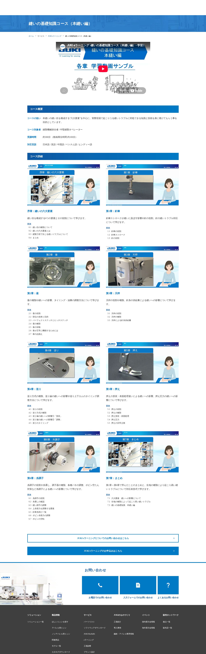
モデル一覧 (56, 646)
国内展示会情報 (148, 622)
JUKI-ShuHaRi (89, 634)
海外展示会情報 (148, 628)
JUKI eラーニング (54, 36)
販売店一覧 (167, 628)
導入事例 (117, 628)
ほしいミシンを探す (60, 622)
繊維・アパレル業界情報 (124, 634)
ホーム (31, 36)
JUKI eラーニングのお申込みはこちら (103, 551)
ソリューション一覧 (35, 622)
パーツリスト (89, 622)
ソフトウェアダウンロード (95, 628)
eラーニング (89, 640)
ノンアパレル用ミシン (61, 634)
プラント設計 (89, 652)
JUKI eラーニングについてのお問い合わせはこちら (103, 538)
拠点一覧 (166, 622)
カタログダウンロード (61, 652)
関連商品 (55, 640)
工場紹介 (117, 622)
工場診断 (87, 646)
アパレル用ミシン (59, 628)
